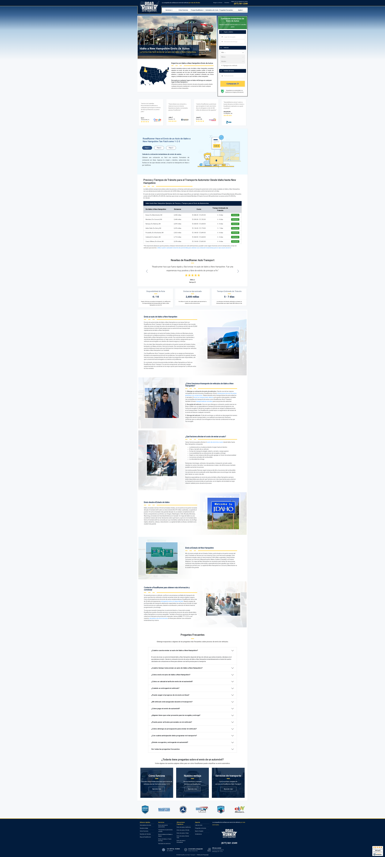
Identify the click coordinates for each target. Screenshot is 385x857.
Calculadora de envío (145, 825)
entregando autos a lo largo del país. (172, 601)
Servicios (168, 10)
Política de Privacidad (202, 854)
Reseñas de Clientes (145, 834)
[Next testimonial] (238, 271)
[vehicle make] (232, 57)
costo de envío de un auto (215, 442)
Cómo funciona (144, 831)
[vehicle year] (232, 53)
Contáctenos (198, 834)
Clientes (226, 2)
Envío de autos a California (184, 827)
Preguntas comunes (200, 828)
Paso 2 (159, 148)
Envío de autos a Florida (183, 830)
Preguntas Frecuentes (226, 10)
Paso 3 (171, 148)
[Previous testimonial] (147, 271)
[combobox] (232, 37)
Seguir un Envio (217, 2)
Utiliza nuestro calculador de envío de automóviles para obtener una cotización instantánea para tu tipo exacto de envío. (194, 248)
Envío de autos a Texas (183, 833)
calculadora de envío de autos (158, 618)
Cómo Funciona (183, 10)
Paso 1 (147, 148)
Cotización (231, 84)
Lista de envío (198, 825)
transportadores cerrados (204, 401)
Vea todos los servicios (164, 843)
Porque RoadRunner (197, 10)
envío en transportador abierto (203, 397)
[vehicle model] (232, 62)
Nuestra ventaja (144, 828)
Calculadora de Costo (211, 10)
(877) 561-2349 (241, 3)
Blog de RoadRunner (145, 837)
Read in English (199, 831)
